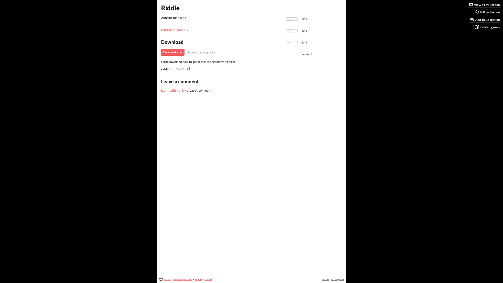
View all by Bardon (182, 279)
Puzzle (334, 279)
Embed (208, 279)
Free (341, 279)
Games (325, 279)
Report (198, 279)
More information (173, 29)
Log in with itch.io (173, 90)
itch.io (167, 279)
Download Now (172, 52)
